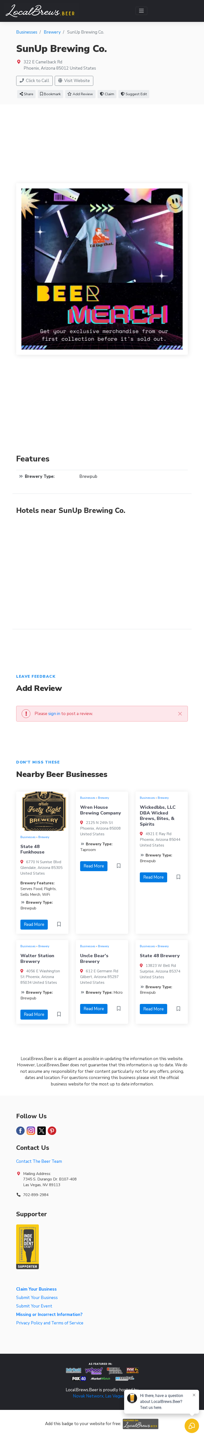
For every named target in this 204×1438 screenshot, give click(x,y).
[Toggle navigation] (141, 11)
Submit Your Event (34, 1306)
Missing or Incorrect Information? (49, 1314)
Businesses (28, 837)
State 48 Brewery (160, 955)
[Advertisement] (102, 142)
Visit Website (76, 81)
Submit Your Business (37, 1298)
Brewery (43, 837)
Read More (34, 924)
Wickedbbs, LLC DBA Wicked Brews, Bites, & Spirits (158, 815)
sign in (54, 714)
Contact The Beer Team (39, 1161)
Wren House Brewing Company (100, 810)
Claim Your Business (36, 1289)
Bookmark (52, 93)
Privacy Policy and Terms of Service (49, 1323)
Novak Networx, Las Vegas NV (102, 1396)
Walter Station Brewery (37, 958)
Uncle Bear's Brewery (94, 958)
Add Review (82, 93)
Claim (109, 93)
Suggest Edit (136, 93)
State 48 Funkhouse (32, 849)
